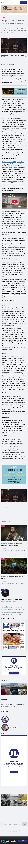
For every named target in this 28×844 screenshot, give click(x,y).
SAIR (23, 2)
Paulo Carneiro (12, 167)
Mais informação (4, 842)
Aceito (22, 840)
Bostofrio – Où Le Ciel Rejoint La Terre (13, 162)
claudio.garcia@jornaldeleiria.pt (7, 64)
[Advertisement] (14, 201)
